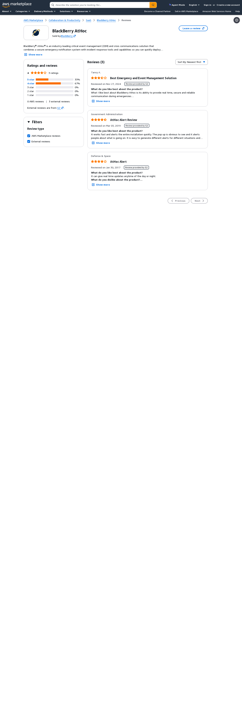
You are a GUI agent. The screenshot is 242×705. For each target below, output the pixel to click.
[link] (126, 20)
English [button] (193, 5)
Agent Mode (178, 5)
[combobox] (100, 5)
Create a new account (228, 5)
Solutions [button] (65, 11)
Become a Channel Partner (157, 11)
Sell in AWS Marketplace (186, 11)
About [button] (5, 11)
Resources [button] (82, 11)
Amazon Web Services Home (216, 11)
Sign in (207, 5)
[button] (30, 79)
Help (237, 11)
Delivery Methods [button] (43, 11)
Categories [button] (21, 11)
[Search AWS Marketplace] (153, 5)
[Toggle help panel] (236, 20)
